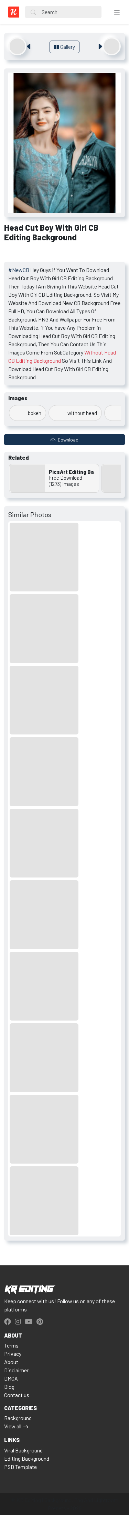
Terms (11, 1345)
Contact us (16, 1395)
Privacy (12, 1353)
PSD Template (20, 1466)
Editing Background (26, 1458)
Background (18, 1418)
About (11, 1362)
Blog (9, 1386)
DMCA (11, 1378)
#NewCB (18, 269)
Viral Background (23, 1450)
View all (12, 1426)
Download (67, 440)
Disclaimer (16, 1370)
